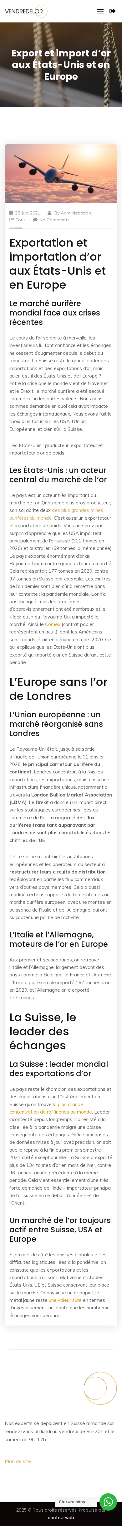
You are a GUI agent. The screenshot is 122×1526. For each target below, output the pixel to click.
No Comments (54, 220)
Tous (21, 220)
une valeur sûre (65, 1300)
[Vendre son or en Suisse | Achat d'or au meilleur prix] (26, 10)
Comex (52, 624)
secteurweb (61, 1517)
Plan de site (18, 1461)
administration (76, 213)
